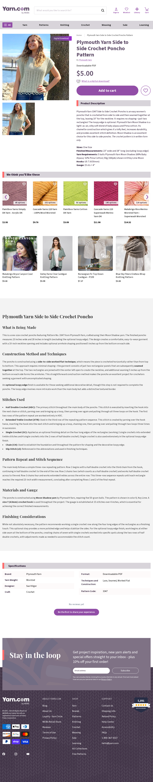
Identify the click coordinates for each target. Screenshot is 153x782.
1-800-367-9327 (110, 738)
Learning (144, 25)
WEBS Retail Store (51, 721)
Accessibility (108, 727)
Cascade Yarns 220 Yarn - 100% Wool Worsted (45, 211)
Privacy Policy (106, 679)
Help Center (108, 721)
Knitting (64, 25)
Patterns (43, 25)
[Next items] (147, 197)
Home (79, 35)
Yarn (25, 25)
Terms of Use (49, 732)
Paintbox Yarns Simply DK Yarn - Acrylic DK (14, 211)
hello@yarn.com (110, 743)
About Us (47, 711)
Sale (125, 25)
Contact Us (107, 705)
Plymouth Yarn (85, 60)
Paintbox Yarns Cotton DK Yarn (75, 211)
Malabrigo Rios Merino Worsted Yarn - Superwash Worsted (136, 213)
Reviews (46, 727)
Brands (75, 711)
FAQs (104, 732)
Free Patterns (79, 754)
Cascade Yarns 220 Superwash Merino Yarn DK (103, 213)
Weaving (106, 25)
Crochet (85, 25)
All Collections (79, 748)
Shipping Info (108, 711)
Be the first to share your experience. (76, 612)
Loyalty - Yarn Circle (52, 716)
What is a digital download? (96, 81)
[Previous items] (5, 197)
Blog (44, 705)
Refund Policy (109, 716)
